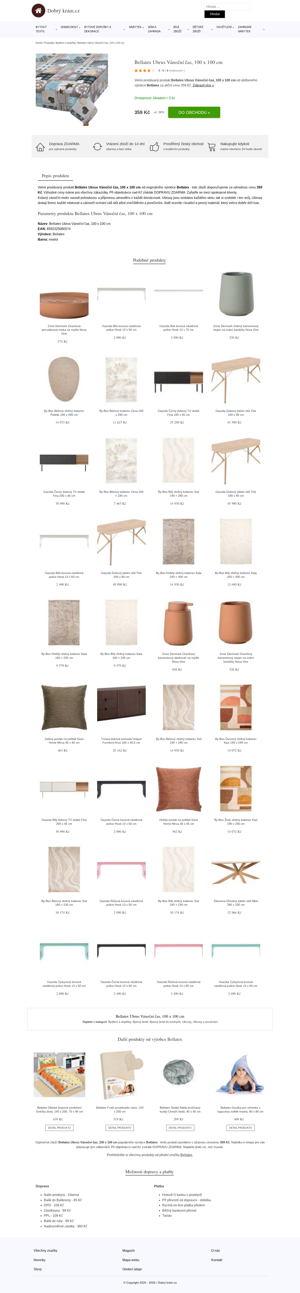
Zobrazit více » (203, 85)
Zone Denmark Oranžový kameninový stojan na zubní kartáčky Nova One (236, 657)
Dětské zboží (198, 29)
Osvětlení (224, 27)
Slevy (38, 1269)
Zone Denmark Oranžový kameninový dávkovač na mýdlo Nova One (178, 657)
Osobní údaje (132, 1269)
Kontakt (216, 1260)
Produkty (49, 42)
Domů (39, 42)
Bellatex (153, 85)
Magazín (128, 1250)
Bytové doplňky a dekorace (97, 29)
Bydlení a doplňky (66, 42)
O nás (215, 1250)
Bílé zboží (177, 29)
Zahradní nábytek (244, 29)
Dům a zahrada (154, 29)
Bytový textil (41, 29)
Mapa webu (130, 1260)
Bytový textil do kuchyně (165, 1021)
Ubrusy (186, 1021)
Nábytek (135, 27)
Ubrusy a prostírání (205, 1021)
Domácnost (69, 27)
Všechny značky (45, 1250)
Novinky (40, 1260)
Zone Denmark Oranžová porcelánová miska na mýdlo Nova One (64, 329)
